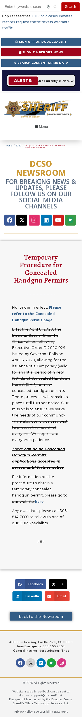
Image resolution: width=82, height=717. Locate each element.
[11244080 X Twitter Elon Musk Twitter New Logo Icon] (30, 662)
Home (9, 145)
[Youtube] (58, 220)
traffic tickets (41, 22)
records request (15, 22)
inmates (65, 16)
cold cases (49, 16)
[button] (41, 126)
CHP (36, 16)
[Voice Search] (48, 7)
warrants (61, 22)
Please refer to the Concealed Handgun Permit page (36, 313)
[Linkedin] (46, 220)
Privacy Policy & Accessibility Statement (41, 711)
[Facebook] (9, 220)
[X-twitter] (21, 220)
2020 (18, 145)
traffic (7, 27)
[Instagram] (34, 220)
